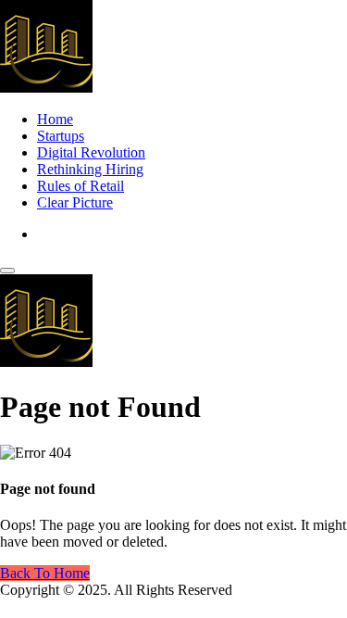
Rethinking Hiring (90, 169)
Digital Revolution (91, 152)
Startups (60, 136)
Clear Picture (75, 202)
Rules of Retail (80, 186)
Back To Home (45, 573)
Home (55, 119)
